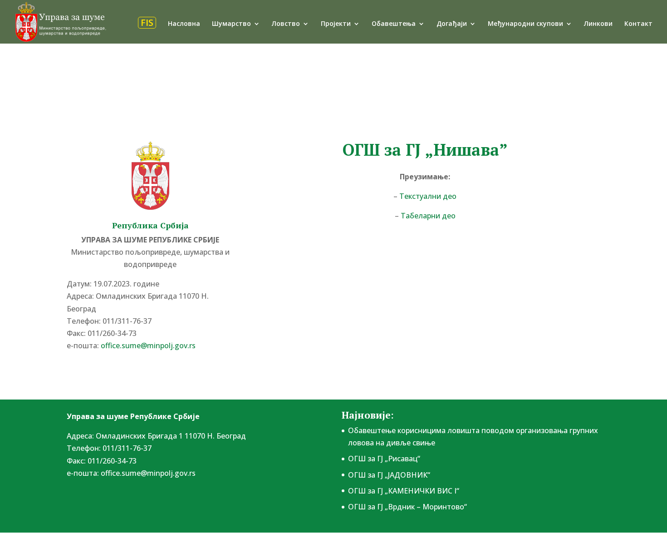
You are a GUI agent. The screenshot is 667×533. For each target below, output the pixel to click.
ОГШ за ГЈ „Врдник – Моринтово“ (407, 507)
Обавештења (394, 24)
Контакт (638, 24)
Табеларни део (428, 216)
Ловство (286, 24)
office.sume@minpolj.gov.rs (148, 473)
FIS (147, 23)
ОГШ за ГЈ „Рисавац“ (384, 459)
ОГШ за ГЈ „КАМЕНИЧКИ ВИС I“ (403, 491)
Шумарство (231, 24)
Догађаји (451, 24)
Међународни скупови (525, 24)
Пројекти (336, 24)
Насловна (184, 24)
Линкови (598, 24)
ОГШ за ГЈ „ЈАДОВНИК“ (389, 475)
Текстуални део (427, 196)
